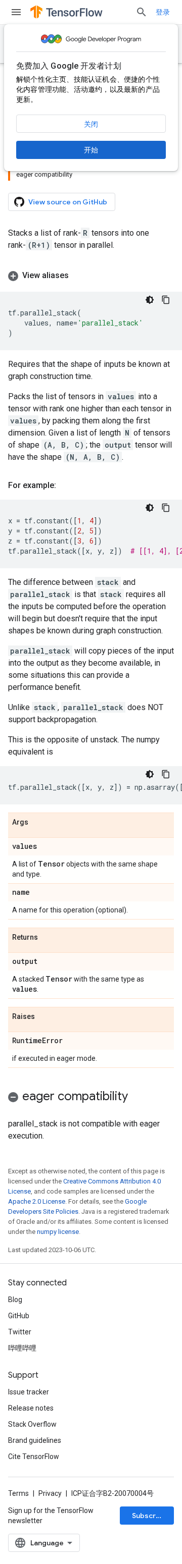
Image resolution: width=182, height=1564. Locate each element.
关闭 (91, 124)
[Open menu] (16, 12)
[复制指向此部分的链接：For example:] (66, 485)
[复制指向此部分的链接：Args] (38, 823)
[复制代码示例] (166, 300)
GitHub (18, 1316)
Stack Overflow (32, 1424)
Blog (15, 1300)
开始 (91, 149)
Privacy (50, 1493)
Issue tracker (28, 1392)
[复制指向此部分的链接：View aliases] (79, 275)
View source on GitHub (67, 201)
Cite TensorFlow (33, 1456)
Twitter (19, 1332)
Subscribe (149, 1515)
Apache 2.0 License (36, 1201)
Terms (18, 1493)
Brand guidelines (34, 1440)
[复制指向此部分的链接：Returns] (48, 938)
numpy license (58, 1231)
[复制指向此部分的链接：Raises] (45, 1017)
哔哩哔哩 (22, 1348)
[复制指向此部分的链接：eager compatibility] (138, 1097)
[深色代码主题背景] (150, 300)
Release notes (31, 1408)
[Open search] (141, 12)
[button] (91, 275)
